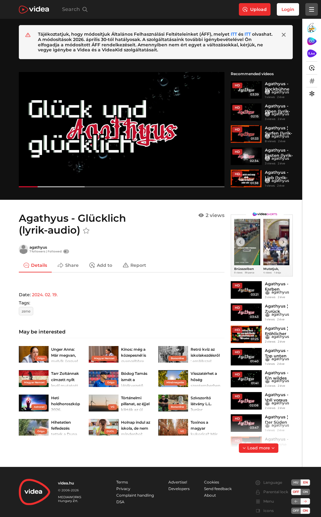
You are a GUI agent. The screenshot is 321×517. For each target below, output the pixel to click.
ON (305, 492)
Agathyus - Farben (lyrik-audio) (278, 289)
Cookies (211, 482)
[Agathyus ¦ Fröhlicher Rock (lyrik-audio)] (246, 334)
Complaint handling (135, 495)
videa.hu (66, 483)
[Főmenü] (311, 9)
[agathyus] (267, 92)
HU (295, 482)
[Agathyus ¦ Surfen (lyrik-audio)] (246, 134)
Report (138, 265)
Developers (179, 488)
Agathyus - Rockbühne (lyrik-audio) (278, 89)
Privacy (123, 488)
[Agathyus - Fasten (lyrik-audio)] (246, 156)
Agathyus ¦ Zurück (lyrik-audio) (278, 311)
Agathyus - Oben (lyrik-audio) (277, 111)
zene (26, 311)
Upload (258, 9)
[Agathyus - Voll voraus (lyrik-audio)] (246, 401)
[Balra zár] (296, 501)
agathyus (280, 92)
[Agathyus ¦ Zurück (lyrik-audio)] (246, 312)
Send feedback (218, 488)
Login (288, 9)
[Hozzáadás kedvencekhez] (86, 231)
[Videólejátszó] (121, 129)
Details (39, 265)
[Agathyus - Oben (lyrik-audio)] (246, 112)
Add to (104, 265)
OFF (296, 511)
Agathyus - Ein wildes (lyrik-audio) (278, 378)
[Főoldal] (34, 9)
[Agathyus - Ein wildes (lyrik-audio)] (246, 379)
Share (72, 265)
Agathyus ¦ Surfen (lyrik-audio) (278, 133)
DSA (120, 501)
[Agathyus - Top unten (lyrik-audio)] (246, 356)
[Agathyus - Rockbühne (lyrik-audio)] (246, 90)
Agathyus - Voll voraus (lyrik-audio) (278, 400)
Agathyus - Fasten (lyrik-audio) (279, 155)
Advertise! (177, 482)
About (210, 495)
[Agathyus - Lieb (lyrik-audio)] (246, 178)
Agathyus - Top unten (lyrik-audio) (278, 356)
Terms (122, 482)
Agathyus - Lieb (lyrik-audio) (276, 177)
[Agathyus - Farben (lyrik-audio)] (246, 290)
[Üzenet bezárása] (283, 34)
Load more (258, 447)
